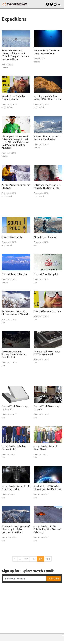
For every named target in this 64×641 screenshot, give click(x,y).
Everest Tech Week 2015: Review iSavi (15, 408)
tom (35, 245)
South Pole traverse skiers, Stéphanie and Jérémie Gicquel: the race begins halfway (15, 55)
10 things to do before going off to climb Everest (48, 98)
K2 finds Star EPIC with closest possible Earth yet (47, 488)
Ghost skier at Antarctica (47, 311)
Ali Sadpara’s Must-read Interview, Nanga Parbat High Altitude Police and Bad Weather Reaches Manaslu (15, 142)
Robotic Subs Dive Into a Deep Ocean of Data (47, 52)
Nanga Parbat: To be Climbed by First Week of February (47, 529)
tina (35, 282)
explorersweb (7, 108)
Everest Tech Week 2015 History (46, 408)
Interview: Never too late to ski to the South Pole (47, 186)
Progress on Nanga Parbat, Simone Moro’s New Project (14, 354)
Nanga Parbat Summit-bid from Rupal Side (16, 488)
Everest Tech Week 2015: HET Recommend (47, 353)
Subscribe (53, 578)
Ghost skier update (12, 236)
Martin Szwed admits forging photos (13, 98)
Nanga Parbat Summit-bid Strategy (16, 186)
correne (5, 67)
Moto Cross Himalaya (45, 236)
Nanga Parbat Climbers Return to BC (14, 448)
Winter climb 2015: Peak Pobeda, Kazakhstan (47, 138)
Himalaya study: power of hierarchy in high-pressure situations (16, 529)
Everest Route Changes (14, 274)
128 (33, 559)
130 (48, 559)
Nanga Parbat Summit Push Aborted (46, 448)
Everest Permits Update (46, 274)
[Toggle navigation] (59, 4)
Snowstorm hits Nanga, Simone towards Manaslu (15, 313)
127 (26, 559)
